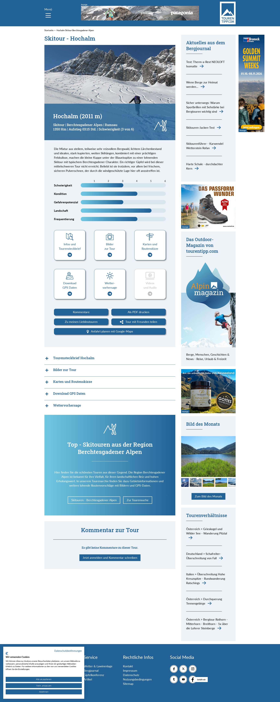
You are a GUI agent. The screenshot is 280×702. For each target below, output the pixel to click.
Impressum (130, 670)
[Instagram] (193, 669)
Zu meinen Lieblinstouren (81, 322)
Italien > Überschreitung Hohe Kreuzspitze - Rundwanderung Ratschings (205, 578)
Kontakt (128, 666)
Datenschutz (131, 675)
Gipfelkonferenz (94, 675)
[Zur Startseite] (228, 13)
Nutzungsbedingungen (137, 679)
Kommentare (81, 312)
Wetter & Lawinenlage (98, 666)
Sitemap (128, 683)
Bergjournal (91, 670)
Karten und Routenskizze (150, 246)
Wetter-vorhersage (110, 285)
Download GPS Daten (70, 285)
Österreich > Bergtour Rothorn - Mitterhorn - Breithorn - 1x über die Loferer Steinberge (207, 624)
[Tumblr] (174, 679)
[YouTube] (183, 679)
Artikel (88, 679)
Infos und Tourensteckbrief (70, 246)
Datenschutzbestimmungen (68, 650)
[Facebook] (174, 669)
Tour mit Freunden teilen (141, 322)
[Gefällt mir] (193, 679)
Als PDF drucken (138, 312)
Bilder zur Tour (110, 246)
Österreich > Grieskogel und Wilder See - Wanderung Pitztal (206, 531)
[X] (183, 669)
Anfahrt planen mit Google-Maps (111, 331)
